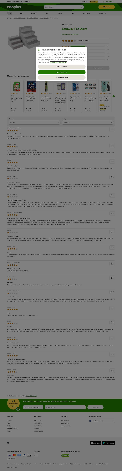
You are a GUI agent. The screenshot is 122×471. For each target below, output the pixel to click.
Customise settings (61, 67)
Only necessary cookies (62, 77)
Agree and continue (61, 72)
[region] (61, 64)
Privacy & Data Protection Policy (58, 62)
